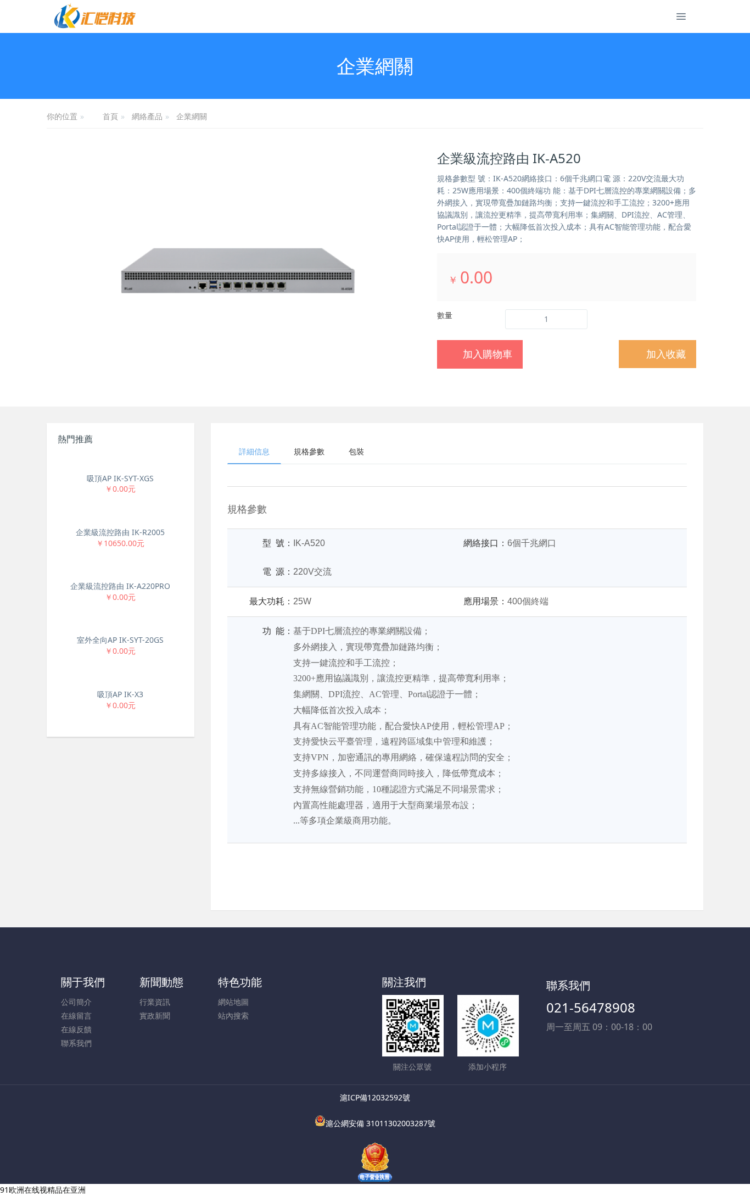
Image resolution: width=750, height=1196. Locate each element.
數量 (444, 315)
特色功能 (240, 982)
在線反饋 (76, 1029)
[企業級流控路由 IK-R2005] (120, 516)
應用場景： (485, 601)
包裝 (356, 451)
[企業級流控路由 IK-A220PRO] (120, 570)
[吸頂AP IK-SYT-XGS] (120, 461)
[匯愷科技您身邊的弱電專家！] (95, 16)
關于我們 (83, 982)
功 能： (277, 631)
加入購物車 (487, 353)
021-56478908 (590, 1007)
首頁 (110, 117)
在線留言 (76, 1015)
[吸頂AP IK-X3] (120, 678)
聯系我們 (76, 1043)
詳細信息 (254, 451)
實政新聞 (154, 1015)
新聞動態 (161, 982)
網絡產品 (147, 116)
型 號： (277, 543)
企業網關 (191, 116)
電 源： (277, 571)
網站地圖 (233, 1002)
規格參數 (309, 451)
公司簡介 (76, 1002)
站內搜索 (233, 1015)
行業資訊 (154, 1002)
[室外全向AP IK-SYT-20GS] (120, 624)
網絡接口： (485, 543)
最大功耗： (271, 601)
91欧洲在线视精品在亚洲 (43, 1189)
